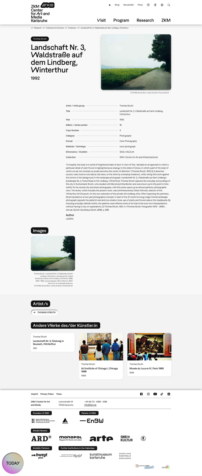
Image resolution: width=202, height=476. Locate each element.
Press (140, 5)
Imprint (34, 394)
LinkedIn (168, 394)
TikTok (162, 394)
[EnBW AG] (91, 421)
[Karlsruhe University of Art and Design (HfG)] (71, 456)
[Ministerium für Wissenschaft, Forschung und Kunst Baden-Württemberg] (43, 421)
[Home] (46, 12)
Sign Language (155, 5)
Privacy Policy (47, 394)
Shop (117, 5)
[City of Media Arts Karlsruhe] (166, 467)
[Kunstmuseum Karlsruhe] (101, 456)
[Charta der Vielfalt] (144, 467)
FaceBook (141, 394)
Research (145, 20)
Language (162, 5)
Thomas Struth (46, 312)
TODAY (13, 463)
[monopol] (70, 438)
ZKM (166, 20)
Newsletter (128, 5)
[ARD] (41, 438)
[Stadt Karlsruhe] (65, 421)
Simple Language (148, 5)
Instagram (148, 394)
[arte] (101, 438)
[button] (136, 62)
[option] (54, 262)
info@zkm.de (90, 405)
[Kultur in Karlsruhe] (143, 438)
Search (168, 5)
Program (121, 20)
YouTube (155, 394)
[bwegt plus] (39, 456)
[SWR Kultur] (127, 438)
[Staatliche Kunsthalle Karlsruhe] (125, 456)
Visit (101, 20)
